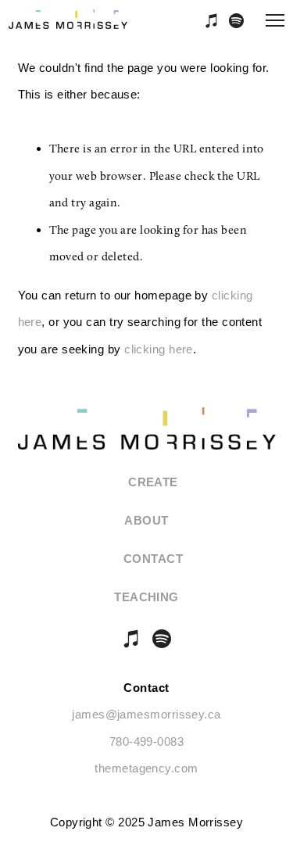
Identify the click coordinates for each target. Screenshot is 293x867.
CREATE (153, 482)
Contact (153, 558)
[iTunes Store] (132, 638)
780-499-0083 (146, 741)
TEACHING (146, 597)
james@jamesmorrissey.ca (146, 714)
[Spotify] (161, 638)
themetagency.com (146, 768)
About (146, 520)
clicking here (158, 349)
